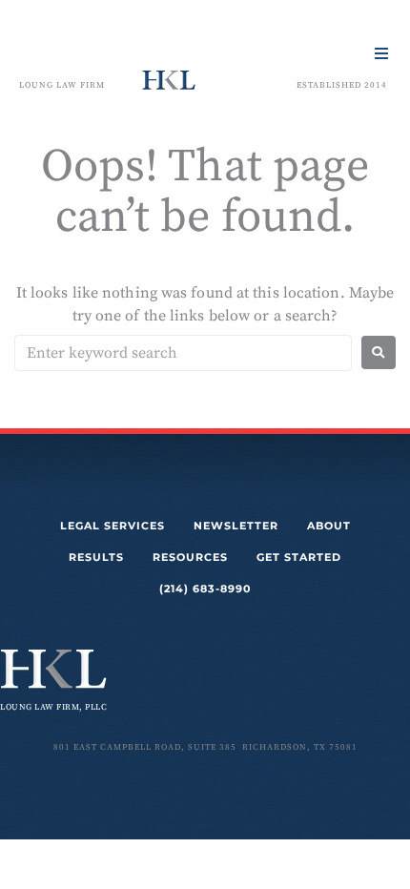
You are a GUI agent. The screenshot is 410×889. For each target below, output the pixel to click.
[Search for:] (183, 353)
